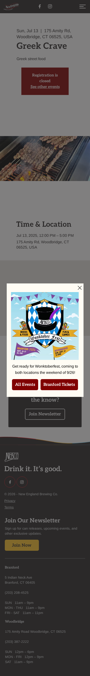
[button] (80, 288)
